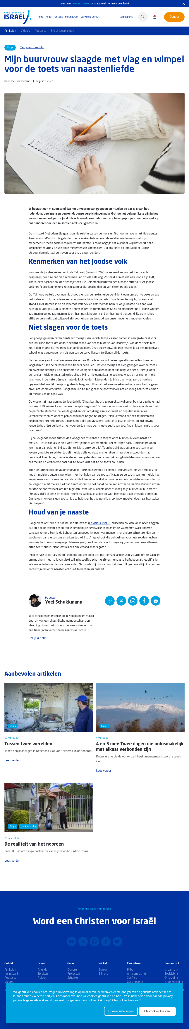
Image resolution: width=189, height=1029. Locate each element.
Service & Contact (90, 17)
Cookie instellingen (121, 1011)
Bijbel (130, 969)
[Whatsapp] (94, 941)
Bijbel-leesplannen (62, 30)
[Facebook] (106, 941)
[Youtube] (71, 941)
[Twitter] (83, 941)
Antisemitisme (136, 973)
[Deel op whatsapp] (133, 601)
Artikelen (10, 30)
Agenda (42, 969)
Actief (49, 17)
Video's (25, 30)
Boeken (103, 969)
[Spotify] (117, 941)
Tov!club (169, 973)
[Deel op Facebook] (144, 601)
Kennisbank (126, 17)
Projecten (73, 973)
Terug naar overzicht (32, 47)
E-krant (103, 973)
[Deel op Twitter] (121, 601)
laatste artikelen (81, 3)
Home (40, 17)
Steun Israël (71, 17)
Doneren (72, 969)
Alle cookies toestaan (157, 1011)
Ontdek (58, 17)
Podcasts (40, 30)
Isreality (169, 969)
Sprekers (43, 973)
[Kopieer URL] (110, 601)
